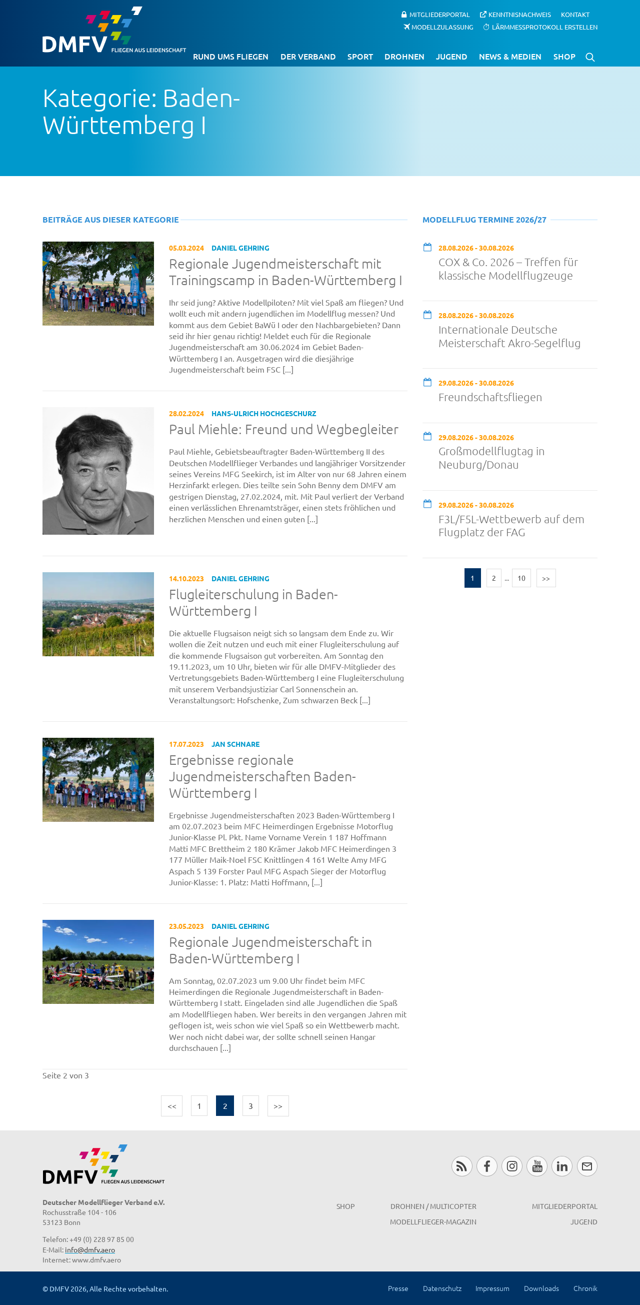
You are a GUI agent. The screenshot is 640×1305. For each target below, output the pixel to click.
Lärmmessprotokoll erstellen (545, 26)
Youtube (536, 1166)
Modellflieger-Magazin (433, 1221)
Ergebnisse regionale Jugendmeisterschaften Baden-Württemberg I (262, 776)
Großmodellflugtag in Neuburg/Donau (491, 457)
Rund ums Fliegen (230, 56)
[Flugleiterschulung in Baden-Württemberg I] (98, 613)
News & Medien (510, 56)
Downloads (541, 1288)
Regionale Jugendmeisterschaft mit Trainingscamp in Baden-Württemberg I (285, 272)
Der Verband (308, 56)
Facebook (486, 1166)
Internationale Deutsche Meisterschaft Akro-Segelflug (509, 336)
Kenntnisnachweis (519, 14)
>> (278, 1105)
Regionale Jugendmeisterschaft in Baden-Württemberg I (270, 950)
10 (522, 577)
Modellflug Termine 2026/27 (484, 219)
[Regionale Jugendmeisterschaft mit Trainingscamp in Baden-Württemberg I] (98, 282)
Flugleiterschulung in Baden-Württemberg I (253, 602)
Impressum (493, 1288)
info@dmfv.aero (90, 1249)
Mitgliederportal (440, 14)
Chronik (586, 1288)
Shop (565, 56)
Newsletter (587, 1166)
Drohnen (404, 56)
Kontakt (575, 14)
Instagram (512, 1166)
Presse (398, 1288)
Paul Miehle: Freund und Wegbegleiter (283, 429)
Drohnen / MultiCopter (433, 1205)
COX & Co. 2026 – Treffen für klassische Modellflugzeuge (508, 268)
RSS (462, 1166)
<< (172, 1105)
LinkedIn (562, 1166)
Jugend (452, 56)
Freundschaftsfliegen (490, 396)
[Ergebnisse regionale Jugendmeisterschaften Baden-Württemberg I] (98, 778)
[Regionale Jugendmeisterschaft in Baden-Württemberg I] (98, 960)
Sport (360, 56)
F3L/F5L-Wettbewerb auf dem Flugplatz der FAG (511, 525)
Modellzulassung (443, 26)
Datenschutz (442, 1288)
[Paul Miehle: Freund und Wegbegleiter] (98, 470)
